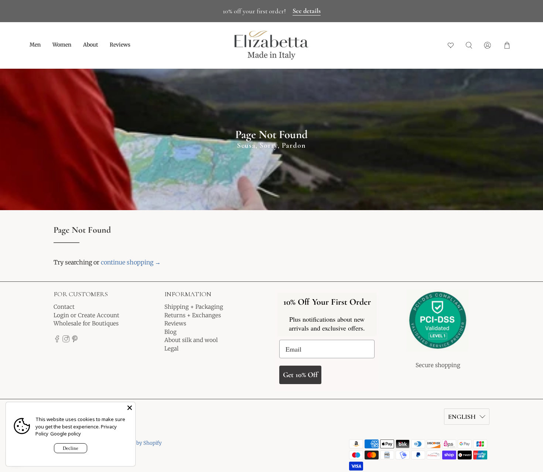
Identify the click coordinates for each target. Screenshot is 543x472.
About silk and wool (191, 339)
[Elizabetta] (438, 325)
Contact (64, 306)
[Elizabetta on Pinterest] (74, 340)
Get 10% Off (300, 374)
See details (307, 11)
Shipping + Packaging (193, 306)
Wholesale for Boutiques (86, 323)
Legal (171, 348)
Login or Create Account (86, 315)
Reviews (120, 44)
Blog (170, 331)
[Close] (129, 407)
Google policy (65, 433)
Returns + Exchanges (192, 315)
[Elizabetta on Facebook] (57, 340)
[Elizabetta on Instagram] (65, 340)
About (90, 44)
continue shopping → (131, 262)
